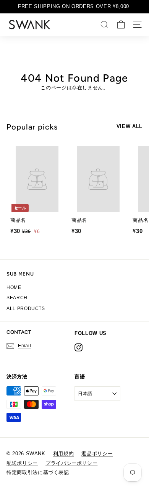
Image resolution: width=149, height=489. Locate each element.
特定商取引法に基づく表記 (37, 472)
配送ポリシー (22, 463)
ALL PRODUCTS (25, 308)
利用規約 (63, 453)
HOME (13, 287)
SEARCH (17, 297)
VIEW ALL (130, 126)
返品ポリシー (97, 453)
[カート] (121, 24)
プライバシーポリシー (71, 463)
